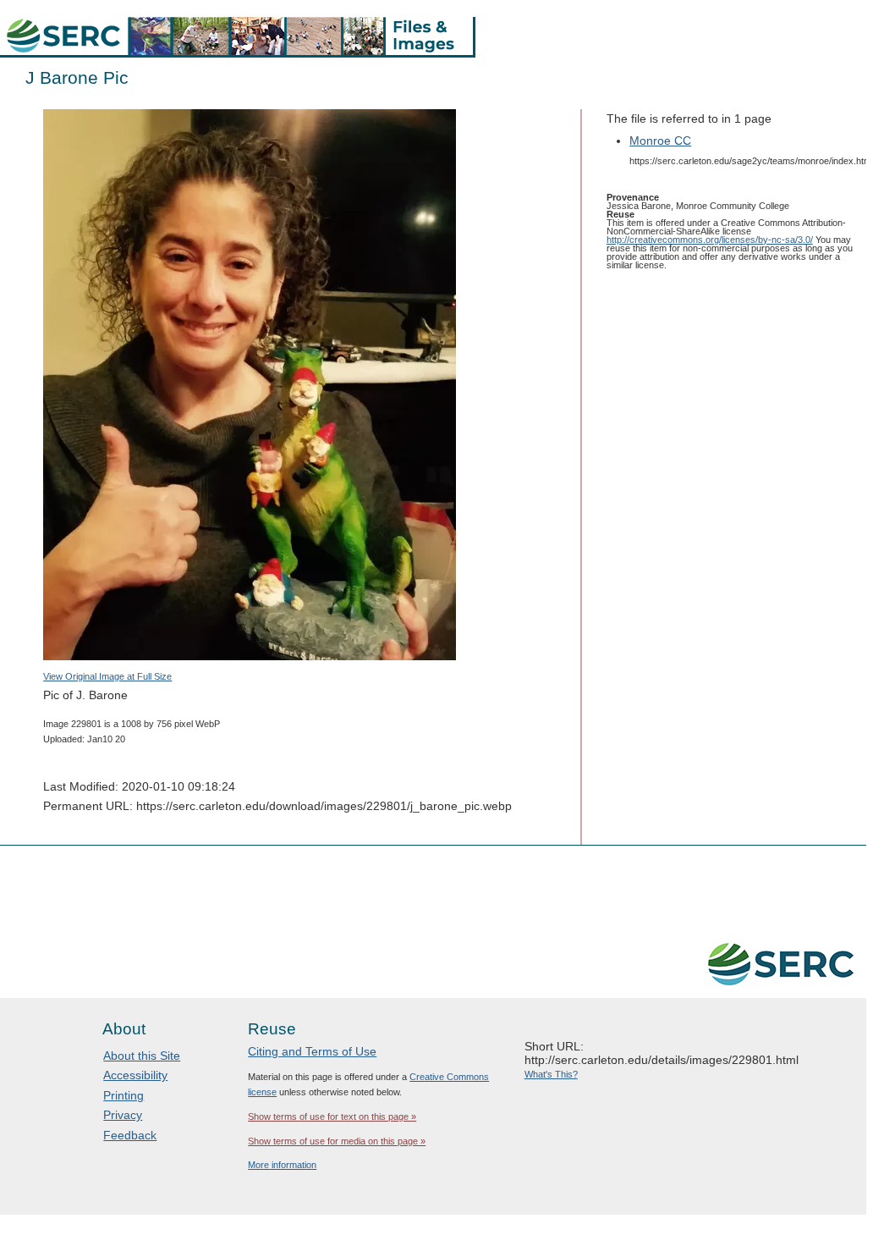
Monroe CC (660, 140)
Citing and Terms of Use (312, 1051)
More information (282, 1165)
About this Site (141, 1055)
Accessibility (135, 1075)
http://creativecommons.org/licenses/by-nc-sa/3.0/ (710, 239)
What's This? (551, 1074)
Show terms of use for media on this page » (337, 1141)
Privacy (122, 1115)
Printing (123, 1095)
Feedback (129, 1135)
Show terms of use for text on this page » (332, 1116)
